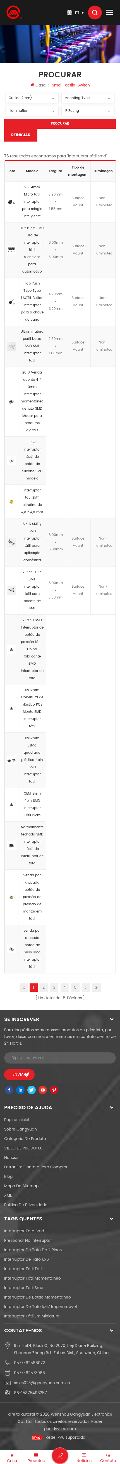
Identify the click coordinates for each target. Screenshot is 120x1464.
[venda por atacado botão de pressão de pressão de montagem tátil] (11, 897)
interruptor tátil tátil (23, 1269)
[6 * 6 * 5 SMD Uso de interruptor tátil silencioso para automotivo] (11, 250)
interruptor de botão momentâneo (37, 1297)
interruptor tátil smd (23, 1288)
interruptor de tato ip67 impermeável (40, 1307)
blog (8, 1176)
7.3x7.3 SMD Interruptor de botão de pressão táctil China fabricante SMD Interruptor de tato (32, 649)
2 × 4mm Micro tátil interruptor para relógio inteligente (32, 202)
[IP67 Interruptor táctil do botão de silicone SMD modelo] (11, 460)
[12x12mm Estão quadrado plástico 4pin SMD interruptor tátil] (11, 760)
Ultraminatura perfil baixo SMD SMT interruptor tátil (32, 346)
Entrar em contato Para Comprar (36, 1167)
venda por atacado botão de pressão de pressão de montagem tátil (32, 897)
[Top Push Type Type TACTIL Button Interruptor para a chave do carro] (11, 302)
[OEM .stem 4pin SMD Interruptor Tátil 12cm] (11, 804)
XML (8, 1195)
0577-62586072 (29, 1363)
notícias (11, 1157)
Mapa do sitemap (21, 1186)
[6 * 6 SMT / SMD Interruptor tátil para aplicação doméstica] (11, 542)
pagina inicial (16, 1120)
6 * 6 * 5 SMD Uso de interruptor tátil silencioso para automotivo (32, 250)
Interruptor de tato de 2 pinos (33, 1250)
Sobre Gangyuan (20, 1129)
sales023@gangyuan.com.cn (42, 1383)
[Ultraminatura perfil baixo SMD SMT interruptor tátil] (11, 346)
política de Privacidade (25, 1205)
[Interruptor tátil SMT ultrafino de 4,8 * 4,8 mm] (11, 501)
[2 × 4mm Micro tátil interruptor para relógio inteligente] (11, 202)
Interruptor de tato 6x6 (26, 1259)
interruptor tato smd (24, 1231)
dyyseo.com (64, 1429)
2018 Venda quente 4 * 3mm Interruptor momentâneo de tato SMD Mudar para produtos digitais (32, 401)
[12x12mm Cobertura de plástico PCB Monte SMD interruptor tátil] (11, 708)
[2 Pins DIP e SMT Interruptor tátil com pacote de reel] (11, 590)
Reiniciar (20, 135)
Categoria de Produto (25, 1139)
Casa (40, 85)
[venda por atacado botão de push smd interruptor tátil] (11, 949)
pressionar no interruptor (28, 1240)
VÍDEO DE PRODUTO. (23, 1148)
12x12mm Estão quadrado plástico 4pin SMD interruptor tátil (32, 760)
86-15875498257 (30, 1393)
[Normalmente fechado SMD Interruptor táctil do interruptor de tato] (11, 845)
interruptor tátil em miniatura (31, 1316)
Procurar (60, 123)
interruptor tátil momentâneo (32, 1278)
